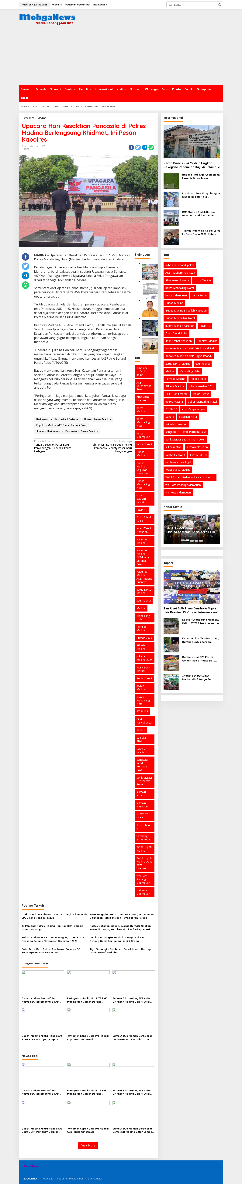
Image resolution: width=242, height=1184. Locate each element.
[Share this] (131, 147)
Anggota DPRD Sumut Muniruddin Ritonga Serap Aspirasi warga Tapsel (198, 677)
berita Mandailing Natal (143, 422)
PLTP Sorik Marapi (143, 669)
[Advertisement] (121, 56)
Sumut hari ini (143, 826)
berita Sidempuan (143, 435)
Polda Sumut (144, 678)
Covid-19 (142, 510)
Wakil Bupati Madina (144, 848)
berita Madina (141, 409)
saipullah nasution (142, 750)
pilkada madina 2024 (144, 658)
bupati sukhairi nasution (142, 498)
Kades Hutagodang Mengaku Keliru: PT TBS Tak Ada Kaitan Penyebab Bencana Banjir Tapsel (200, 621)
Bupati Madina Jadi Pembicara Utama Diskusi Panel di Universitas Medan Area (191, 527)
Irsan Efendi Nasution (144, 529)
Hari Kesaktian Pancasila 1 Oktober (57, 419)
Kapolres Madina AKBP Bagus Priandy (144, 577)
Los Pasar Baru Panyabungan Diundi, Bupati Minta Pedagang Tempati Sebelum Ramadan (201, 195)
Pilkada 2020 (144, 638)
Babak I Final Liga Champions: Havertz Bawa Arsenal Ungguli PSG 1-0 (201, 176)
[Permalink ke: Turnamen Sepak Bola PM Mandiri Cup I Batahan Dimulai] (88, 1020)
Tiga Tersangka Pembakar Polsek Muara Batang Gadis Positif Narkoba (120, 951)
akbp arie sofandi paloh (142, 371)
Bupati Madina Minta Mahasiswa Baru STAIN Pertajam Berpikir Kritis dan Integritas (42, 1037)
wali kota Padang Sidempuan (143, 879)
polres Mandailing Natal (143, 700)
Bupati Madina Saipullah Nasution (142, 468)
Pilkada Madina (141, 647)
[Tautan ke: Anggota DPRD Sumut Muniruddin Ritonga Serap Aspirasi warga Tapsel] (171, 681)
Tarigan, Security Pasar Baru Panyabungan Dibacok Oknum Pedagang (52, 446)
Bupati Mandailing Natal (143, 484)
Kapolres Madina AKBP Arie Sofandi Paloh (62, 425)
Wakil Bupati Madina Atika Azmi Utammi (144, 863)
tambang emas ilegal (143, 837)
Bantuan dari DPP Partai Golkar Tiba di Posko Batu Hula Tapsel (198, 658)
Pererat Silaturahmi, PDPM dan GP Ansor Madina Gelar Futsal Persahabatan (131, 1000)
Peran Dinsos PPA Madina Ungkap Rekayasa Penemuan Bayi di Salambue (192, 165)
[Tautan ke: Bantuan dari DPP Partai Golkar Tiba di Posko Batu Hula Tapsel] (171, 663)
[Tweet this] (138, 147)
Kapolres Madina (142, 541)
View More (88, 1145)
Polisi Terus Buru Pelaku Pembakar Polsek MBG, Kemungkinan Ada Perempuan (51, 951)
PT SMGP (142, 711)
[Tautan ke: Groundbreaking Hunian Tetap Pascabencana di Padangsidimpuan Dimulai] (150, 272)
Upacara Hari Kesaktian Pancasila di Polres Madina (67, 431)
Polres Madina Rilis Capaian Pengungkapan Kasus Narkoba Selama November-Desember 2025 (53, 939)
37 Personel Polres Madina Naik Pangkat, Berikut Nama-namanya (52, 927)
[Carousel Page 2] (187, 540)
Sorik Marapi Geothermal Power (144, 781)
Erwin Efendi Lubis (144, 519)
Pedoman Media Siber (70, 1178)
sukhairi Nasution (142, 804)
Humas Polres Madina (97, 419)
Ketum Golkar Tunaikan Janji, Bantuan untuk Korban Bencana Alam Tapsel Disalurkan (200, 640)
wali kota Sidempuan (143, 892)
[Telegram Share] (144, 147)
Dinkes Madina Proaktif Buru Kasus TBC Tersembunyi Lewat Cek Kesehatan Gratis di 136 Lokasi (41, 1000)
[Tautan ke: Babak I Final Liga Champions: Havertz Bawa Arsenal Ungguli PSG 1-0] (171, 180)
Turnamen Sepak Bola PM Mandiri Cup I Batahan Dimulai (88, 1037)
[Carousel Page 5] (201, 540)
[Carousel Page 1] (183, 540)
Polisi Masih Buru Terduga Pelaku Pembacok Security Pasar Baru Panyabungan (111, 446)
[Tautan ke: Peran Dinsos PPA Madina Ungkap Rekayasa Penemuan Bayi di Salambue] (192, 141)
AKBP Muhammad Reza (144, 386)
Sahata (141, 730)
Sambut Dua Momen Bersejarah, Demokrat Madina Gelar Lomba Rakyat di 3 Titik (132, 1037)
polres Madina (141, 687)
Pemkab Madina (142, 628)
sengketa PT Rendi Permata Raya (144, 765)
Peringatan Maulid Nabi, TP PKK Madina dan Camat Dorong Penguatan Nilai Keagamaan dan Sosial (88, 1000)
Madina (25, 148)
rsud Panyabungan (145, 720)
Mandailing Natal (143, 617)
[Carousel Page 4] (196, 540)
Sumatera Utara (142, 815)
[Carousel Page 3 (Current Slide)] (192, 540)
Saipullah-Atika (142, 739)
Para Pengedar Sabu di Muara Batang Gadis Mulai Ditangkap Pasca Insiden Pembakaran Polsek (122, 916)
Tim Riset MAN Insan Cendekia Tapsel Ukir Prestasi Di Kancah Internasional (191, 610)
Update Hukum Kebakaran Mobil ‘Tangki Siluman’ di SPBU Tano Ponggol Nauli (54, 916)
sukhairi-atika (142, 793)
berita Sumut (144, 444)
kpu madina (144, 600)
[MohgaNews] (47, 18)
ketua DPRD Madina (144, 591)
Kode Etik (47, 1178)
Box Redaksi (95, 1178)
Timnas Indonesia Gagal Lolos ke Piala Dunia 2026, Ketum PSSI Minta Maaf (201, 232)
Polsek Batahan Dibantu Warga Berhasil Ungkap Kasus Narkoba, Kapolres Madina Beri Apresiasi (120, 927)
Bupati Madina (141, 453)
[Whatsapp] (151, 147)
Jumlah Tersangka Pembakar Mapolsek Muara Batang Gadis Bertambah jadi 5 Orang (119, 939)
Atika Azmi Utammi (143, 398)
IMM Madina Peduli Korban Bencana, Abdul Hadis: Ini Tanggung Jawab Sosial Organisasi (199, 213)
